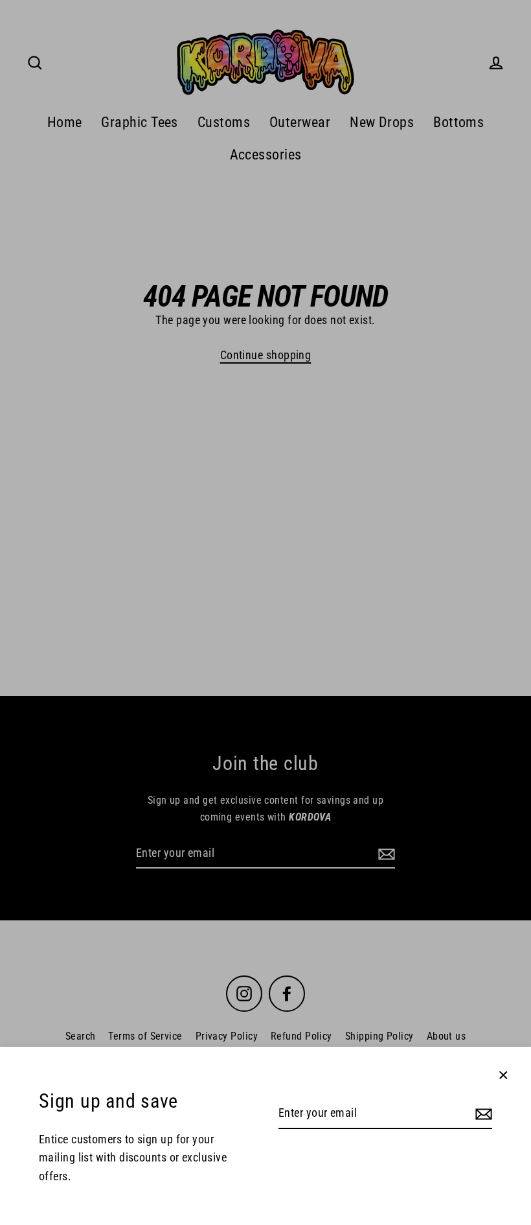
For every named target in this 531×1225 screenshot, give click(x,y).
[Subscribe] (481, 1114)
